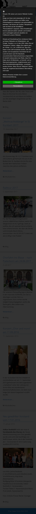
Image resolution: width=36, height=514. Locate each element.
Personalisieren (18, 86)
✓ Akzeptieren (18, 82)
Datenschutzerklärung (9, 77)
